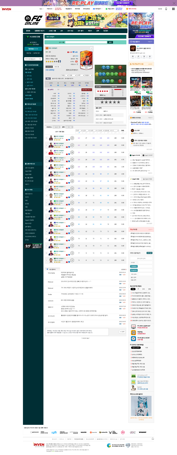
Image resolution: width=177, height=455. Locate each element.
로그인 (160, 9)
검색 (40, 59)
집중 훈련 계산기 (86, 89)
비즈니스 (61, 439)
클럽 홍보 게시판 (29, 131)
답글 (120, 274)
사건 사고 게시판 (29, 134)
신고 (124, 274)
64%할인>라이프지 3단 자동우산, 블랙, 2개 (141, 243)
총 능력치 (50, 89)
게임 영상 (27, 213)
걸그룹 (27, 204)
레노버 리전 (28, 223)
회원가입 (29, 53)
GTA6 (27, 240)
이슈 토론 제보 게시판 (31, 138)
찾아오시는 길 (113, 439)
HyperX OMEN (29, 220)
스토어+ (150, 64)
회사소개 (54, 439)
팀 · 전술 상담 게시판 (30, 124)
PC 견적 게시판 (29, 181)
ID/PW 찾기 (36, 53)
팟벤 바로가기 (28, 194)
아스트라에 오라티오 (30, 236)
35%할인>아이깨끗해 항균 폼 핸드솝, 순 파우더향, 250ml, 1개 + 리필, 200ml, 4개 (141, 236)
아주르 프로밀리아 (30, 233)
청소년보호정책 (90, 439)
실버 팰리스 (28, 227)
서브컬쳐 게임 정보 (30, 217)
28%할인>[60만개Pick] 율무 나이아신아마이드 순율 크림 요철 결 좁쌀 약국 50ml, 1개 (141, 246)
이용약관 (69, 439)
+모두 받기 (149, 252)
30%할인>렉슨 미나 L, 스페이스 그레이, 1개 (141, 240)
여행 (26, 207)
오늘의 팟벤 (28, 174)
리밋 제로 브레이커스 (30, 230)
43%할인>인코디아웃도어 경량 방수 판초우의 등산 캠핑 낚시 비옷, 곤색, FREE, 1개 (141, 233)
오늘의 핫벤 (28, 171)
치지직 (27, 197)
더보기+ (150, 41)
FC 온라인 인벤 (35, 37)
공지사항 (122, 439)
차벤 (26, 200)
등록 (122, 332)
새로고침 (56, 66)
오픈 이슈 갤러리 (29, 168)
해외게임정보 (28, 210)
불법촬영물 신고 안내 (102, 439)
